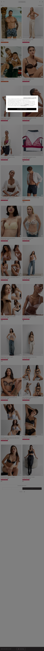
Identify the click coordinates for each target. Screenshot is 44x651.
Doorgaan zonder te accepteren (29, 97)
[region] (22, 103)
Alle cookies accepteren (22, 109)
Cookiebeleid (27, 104)
